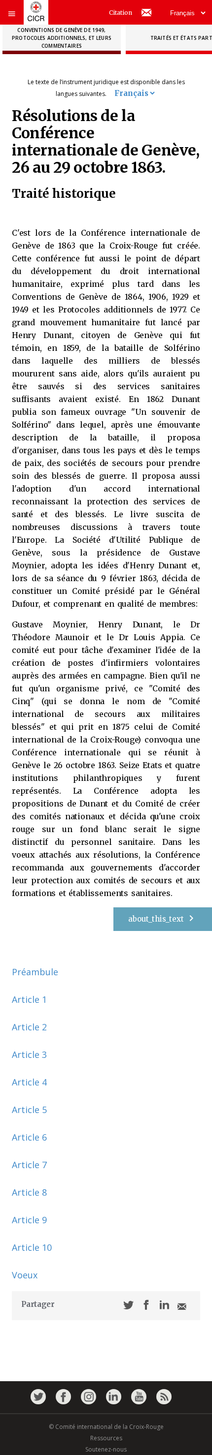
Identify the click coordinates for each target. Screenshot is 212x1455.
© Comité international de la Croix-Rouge (106, 1427)
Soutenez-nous (106, 1449)
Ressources (106, 1438)
